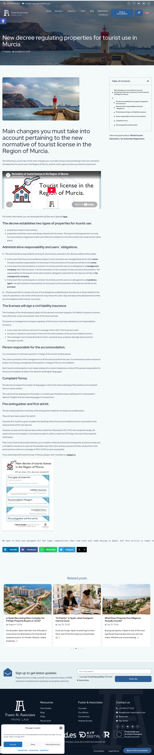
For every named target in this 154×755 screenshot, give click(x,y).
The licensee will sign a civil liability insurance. (131, 112)
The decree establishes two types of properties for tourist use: (132, 102)
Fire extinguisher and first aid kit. (127, 125)
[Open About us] (76, 11)
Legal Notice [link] (44, 750)
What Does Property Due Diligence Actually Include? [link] (123, 619)
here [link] (65, 216)
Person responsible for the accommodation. (131, 116)
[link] (3, 21)
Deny (33, 744)
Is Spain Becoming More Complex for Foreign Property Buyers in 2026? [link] (25, 619)
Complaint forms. (122, 121)
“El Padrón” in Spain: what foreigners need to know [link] (74, 619)
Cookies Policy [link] (22, 750)
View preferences (52, 744)
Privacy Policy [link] (34, 750)
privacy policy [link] (97, 676)
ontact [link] (70, 454)
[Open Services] (63, 11)
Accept (13, 744)
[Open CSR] (85, 11)
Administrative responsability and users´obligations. (129, 107)
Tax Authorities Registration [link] (132, 138)
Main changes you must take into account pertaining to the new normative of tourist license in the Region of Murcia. (131, 92)
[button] (61, 728)
